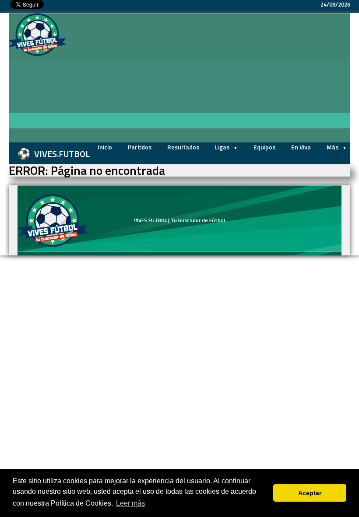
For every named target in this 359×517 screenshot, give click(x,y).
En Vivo (301, 147)
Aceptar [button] (309, 492)
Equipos (264, 147)
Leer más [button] (130, 503)
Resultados (183, 147)
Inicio (105, 147)
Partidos (139, 147)
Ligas (223, 147)
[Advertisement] (212, 79)
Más (333, 147)
